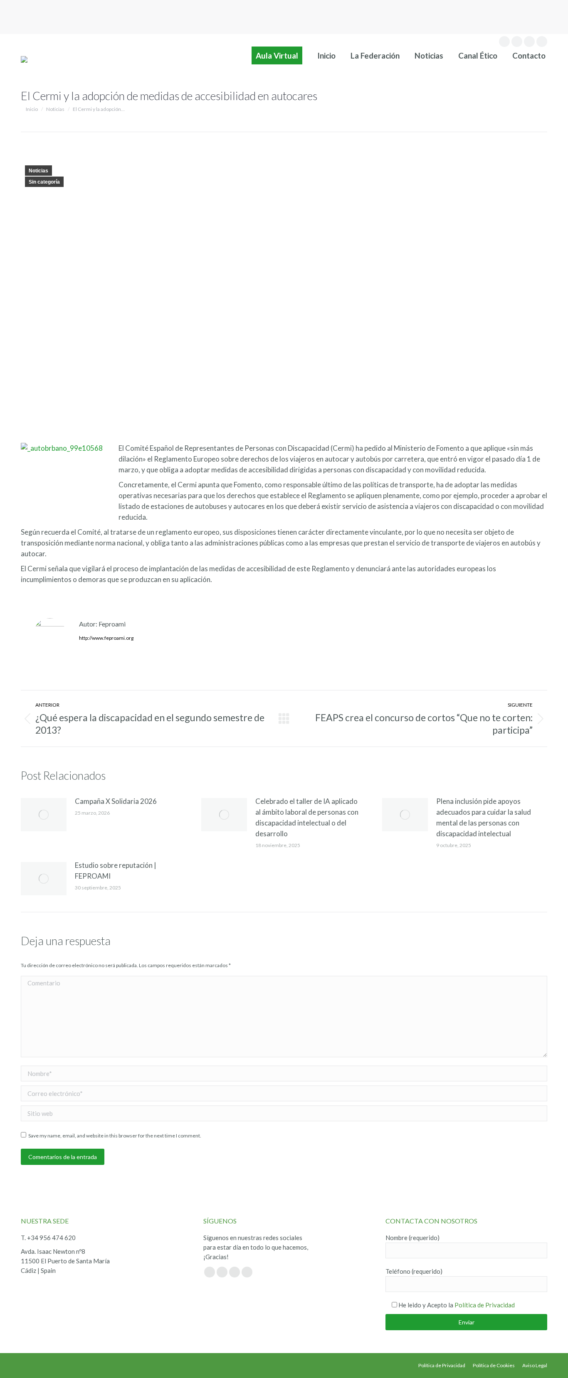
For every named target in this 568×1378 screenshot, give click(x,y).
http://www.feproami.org (106, 638)
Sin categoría (44, 182)
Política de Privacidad (484, 1305)
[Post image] (44, 814)
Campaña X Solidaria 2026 (116, 801)
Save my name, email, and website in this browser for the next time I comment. (114, 1135)
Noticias (38, 171)
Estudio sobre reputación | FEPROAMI (115, 870)
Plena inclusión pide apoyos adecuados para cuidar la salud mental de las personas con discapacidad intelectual (483, 817)
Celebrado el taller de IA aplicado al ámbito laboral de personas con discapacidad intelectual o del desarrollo (306, 817)
